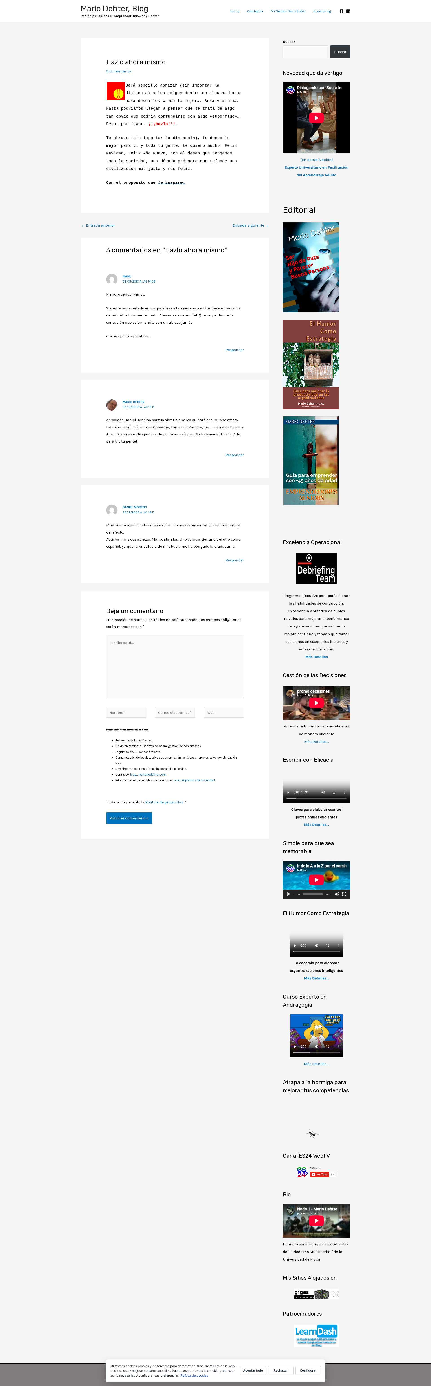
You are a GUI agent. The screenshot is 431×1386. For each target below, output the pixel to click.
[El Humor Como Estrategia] (311, 364)
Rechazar (281, 1370)
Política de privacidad (165, 802)
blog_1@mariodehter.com (148, 774)
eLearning (322, 11)
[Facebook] (341, 11)
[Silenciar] (337, 894)
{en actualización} (317, 167)
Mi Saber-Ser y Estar (288, 11)
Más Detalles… (316, 741)
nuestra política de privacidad (194, 780)
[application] (316, 880)
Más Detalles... (316, 824)
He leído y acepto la (148, 802)
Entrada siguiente (251, 225)
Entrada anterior (98, 225)
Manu (127, 276)
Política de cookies (194, 1375)
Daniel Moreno (135, 507)
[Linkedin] (348, 11)
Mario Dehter (133, 402)
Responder (235, 349)
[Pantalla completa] (344, 894)
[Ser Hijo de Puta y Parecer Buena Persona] (311, 267)
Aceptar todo (253, 1370)
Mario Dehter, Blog (114, 8)
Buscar (289, 41)
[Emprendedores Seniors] (311, 460)
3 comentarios (118, 71)
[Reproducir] (288, 894)
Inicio (235, 11)
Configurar (308, 1370)
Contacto (255, 11)
